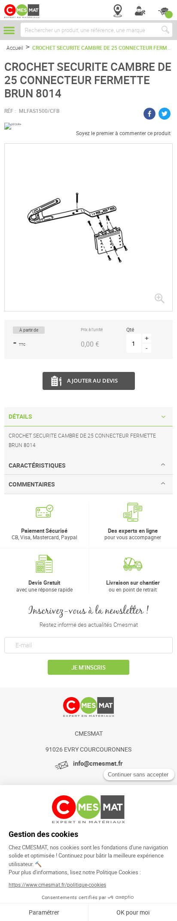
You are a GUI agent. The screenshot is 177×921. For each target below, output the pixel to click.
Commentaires (32, 484)
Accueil (14, 47)
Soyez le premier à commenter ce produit (123, 133)
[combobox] (96, 29)
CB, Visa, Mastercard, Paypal (44, 534)
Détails (20, 416)
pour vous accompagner (132, 534)
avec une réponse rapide (44, 586)
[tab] (88, 416)
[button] (159, 298)
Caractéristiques (37, 465)
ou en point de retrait (133, 586)
